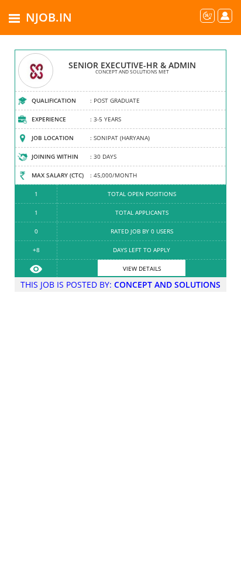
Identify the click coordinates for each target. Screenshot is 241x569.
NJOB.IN (49, 17)
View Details (142, 268)
